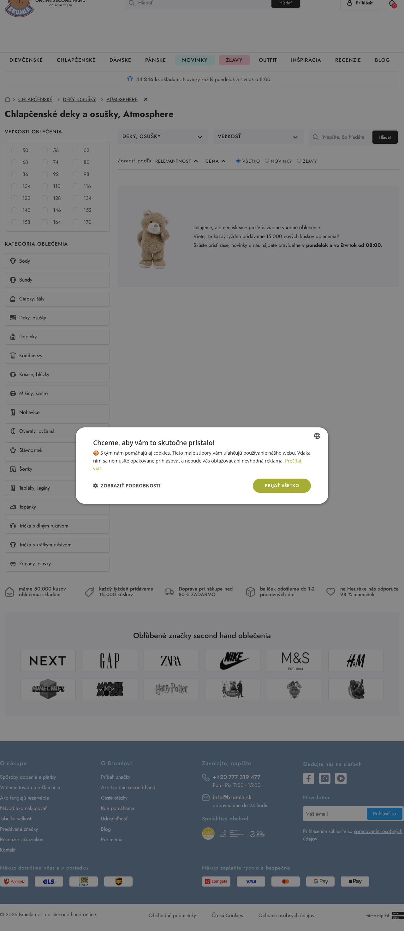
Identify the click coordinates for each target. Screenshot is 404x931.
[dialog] (202, 465)
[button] (127, 486)
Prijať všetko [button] (282, 485)
